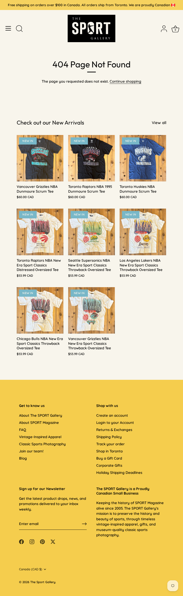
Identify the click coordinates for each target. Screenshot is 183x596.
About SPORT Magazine (39, 422)
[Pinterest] (42, 541)
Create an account (112, 415)
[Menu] (8, 28)
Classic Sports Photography (42, 444)
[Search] (19, 29)
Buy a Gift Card (109, 458)
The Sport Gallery (42, 582)
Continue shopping (125, 81)
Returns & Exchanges (114, 429)
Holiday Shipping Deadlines (119, 472)
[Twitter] (53, 541)
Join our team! (31, 451)
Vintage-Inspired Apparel (40, 437)
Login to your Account (115, 422)
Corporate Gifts (109, 465)
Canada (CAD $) (30, 569)
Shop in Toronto (109, 451)
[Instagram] (32, 541)
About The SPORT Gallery (40, 415)
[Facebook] (21, 541)
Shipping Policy (109, 437)
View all (159, 122)
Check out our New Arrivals (50, 122)
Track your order (110, 444)
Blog (23, 458)
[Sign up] (84, 523)
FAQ (22, 429)
